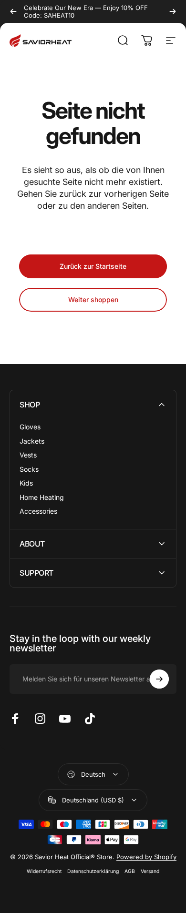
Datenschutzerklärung (93, 871)
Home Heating (42, 497)
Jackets (32, 441)
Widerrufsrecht (44, 871)
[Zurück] (13, 11)
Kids (26, 483)
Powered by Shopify (146, 857)
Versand (150, 871)
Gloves (30, 427)
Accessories (38, 511)
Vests (28, 455)
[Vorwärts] (172, 11)
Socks (29, 469)
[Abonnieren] (159, 679)
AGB (129, 871)
